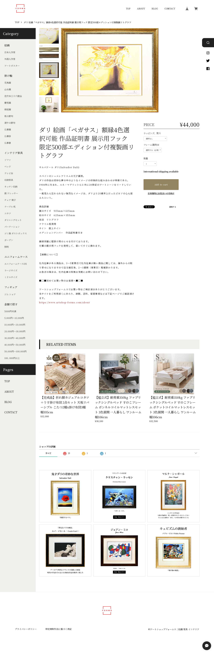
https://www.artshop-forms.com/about (64, 302)
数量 (146, 158)
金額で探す (10, 304)
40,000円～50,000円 (14, 344)
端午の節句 (9, 122)
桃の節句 (8, 116)
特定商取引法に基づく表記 (58, 628)
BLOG (155, 8)
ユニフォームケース (16, 257)
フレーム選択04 (151, 144)
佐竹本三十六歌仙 (13, 96)
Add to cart (161, 184)
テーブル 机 (10, 206)
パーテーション (12, 226)
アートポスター (12, 65)
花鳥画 (7, 82)
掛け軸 (8, 75)
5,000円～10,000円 (14, 317)
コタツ (7, 213)
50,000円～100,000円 (15, 351)
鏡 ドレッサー (11, 193)
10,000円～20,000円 (14, 324)
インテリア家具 (13, 153)
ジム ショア (10, 294)
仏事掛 (7, 136)
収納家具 (8, 179)
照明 (6, 246)
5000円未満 (10, 311)
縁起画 (7, 109)
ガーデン (8, 240)
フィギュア (10, 287)
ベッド (7, 166)
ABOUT (141, 8)
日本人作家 (9, 52)
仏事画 (7, 129)
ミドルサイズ (10, 277)
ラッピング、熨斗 (152, 133)
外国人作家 (9, 58)
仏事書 (7, 142)
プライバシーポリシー (26, 628)
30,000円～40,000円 (14, 338)
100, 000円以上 (12, 358)
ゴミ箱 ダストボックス (15, 233)
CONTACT (170, 8)
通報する (172, 207)
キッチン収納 (10, 186)
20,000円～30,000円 (14, 331)
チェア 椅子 (10, 199)
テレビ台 (8, 173)
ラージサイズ (10, 270)
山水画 (7, 89)
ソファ (7, 159)
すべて (48, 453)
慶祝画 (7, 102)
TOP (128, 8)
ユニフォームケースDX (15, 263)
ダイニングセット (13, 219)
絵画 (7, 45)
